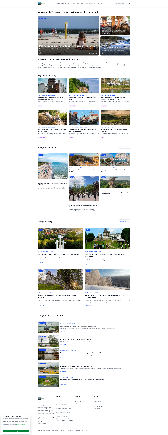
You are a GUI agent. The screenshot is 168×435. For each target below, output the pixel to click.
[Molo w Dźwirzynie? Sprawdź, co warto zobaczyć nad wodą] (68, 35)
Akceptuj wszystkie (16, 431)
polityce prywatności (20, 424)
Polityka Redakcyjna (76, 430)
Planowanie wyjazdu (91, 3)
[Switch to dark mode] (129, 3)
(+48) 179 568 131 (43, 421)
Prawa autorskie (46, 430)
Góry (68, 3)
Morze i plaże (42, 18)
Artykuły (58, 396)
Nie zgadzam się (15, 427)
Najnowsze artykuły (61, 3)
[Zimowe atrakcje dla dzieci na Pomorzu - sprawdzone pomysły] (115, 45)
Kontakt (62, 430)
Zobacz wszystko (124, 75)
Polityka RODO (68, 430)
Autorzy (77, 396)
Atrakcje (73, 3)
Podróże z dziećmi (105, 37)
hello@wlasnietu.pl (43, 423)
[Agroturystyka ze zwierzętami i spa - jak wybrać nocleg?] (115, 25)
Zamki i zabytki (101, 3)
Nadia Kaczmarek (41, 180)
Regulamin (40, 430)
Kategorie (97, 396)
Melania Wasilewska (42, 95)
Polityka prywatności (55, 430)
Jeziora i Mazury (80, 3)
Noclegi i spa (104, 17)
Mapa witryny (84, 430)
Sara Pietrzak (72, 95)
